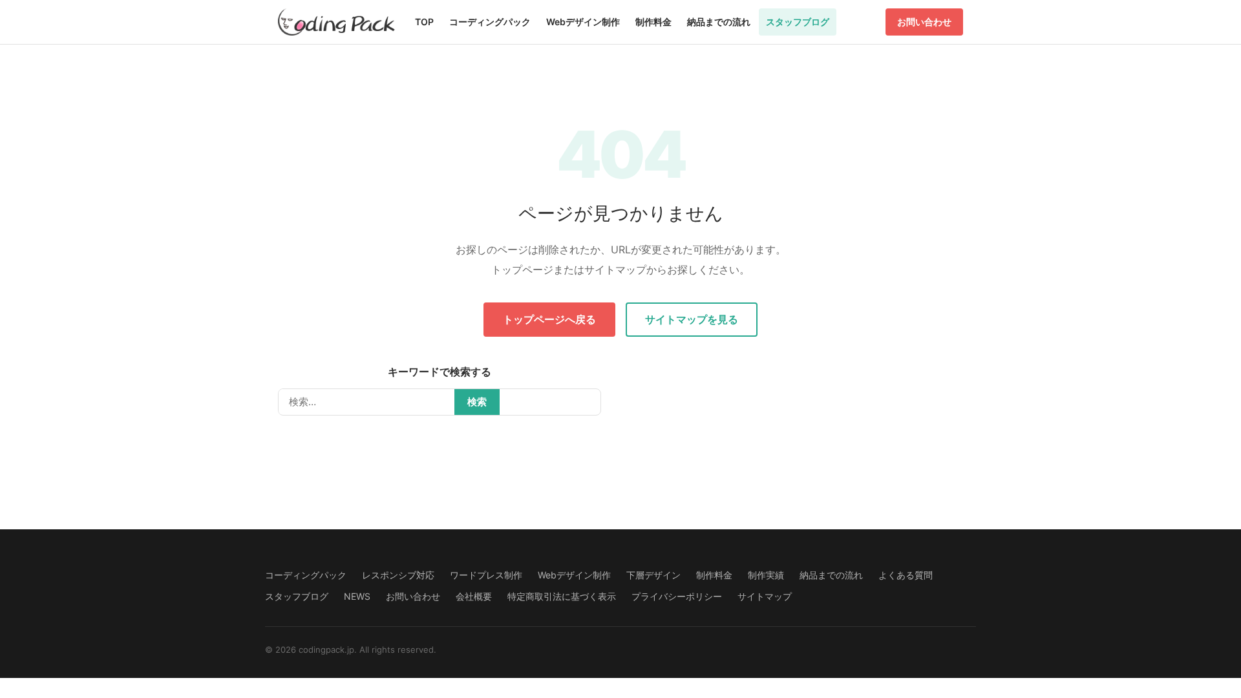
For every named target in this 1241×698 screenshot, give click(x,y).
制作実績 (766, 574)
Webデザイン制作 (583, 21)
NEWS (357, 596)
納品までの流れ (718, 21)
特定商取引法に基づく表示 (561, 596)
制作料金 (653, 21)
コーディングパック (490, 21)
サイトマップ (764, 596)
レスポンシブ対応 (398, 574)
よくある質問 (905, 574)
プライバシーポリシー (676, 596)
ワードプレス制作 (486, 574)
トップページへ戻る (549, 319)
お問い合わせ (924, 21)
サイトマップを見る (691, 319)
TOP (424, 21)
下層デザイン (653, 574)
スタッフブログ (797, 21)
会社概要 (474, 596)
